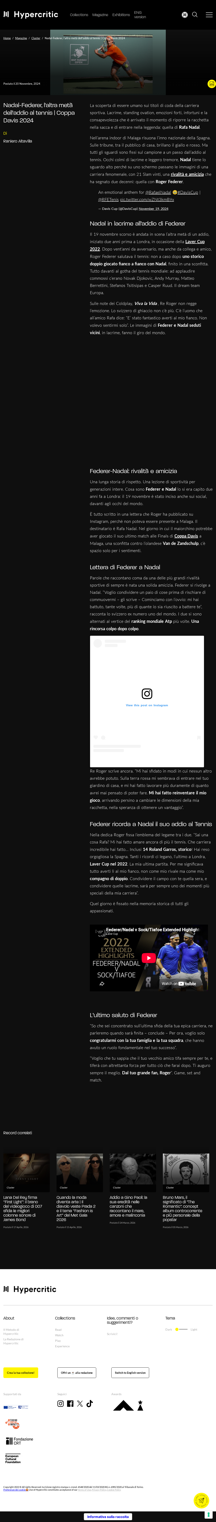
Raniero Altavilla (17, 141)
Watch (59, 1335)
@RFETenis (108, 199)
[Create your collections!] (20, 1372)
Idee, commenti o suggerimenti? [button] (122, 1320)
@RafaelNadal (158, 192)
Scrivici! (112, 1334)
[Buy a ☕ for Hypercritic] (76, 1372)
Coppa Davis (186, 535)
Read (58, 1329)
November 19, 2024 (153, 208)
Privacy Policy (99, 1489)
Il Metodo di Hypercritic (11, 1331)
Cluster (35, 38)
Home (7, 38)
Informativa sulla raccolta (108, 1517)
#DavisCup (188, 192)
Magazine (100, 15)
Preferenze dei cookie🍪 (15, 1489)
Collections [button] (65, 1318)
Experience (62, 1346)
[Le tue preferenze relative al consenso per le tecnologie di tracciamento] (209, 1515)
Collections (79, 15)
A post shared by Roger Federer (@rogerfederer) (147, 760)
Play (58, 1340)
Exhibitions (121, 15)
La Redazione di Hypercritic (13, 1341)
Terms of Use (84, 1489)
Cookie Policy (114, 1489)
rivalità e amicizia (187, 174)
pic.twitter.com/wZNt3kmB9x (147, 199)
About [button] (8, 1318)
